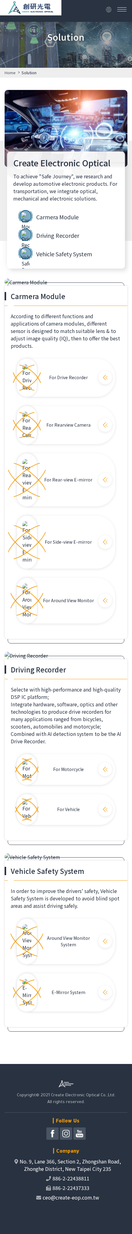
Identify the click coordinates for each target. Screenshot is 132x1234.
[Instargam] (66, 1133)
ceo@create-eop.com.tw (71, 1197)
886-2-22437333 (70, 1187)
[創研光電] (30, 11)
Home (10, 72)
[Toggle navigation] (122, 9)
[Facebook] (52, 1133)
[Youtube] (79, 1133)
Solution (29, 72)
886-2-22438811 (70, 1178)
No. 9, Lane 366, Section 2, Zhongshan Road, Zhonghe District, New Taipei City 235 (70, 1165)
